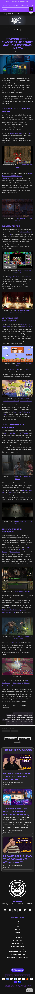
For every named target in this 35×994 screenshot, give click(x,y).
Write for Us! (17, 940)
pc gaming (30, 717)
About (17, 929)
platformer (6, 719)
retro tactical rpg (12, 721)
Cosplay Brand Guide (17, 954)
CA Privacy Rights (17, 946)
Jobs (17, 924)
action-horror (11, 715)
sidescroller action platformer (23, 724)
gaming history (28, 715)
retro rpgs (29, 719)
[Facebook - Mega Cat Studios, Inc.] (17, 30)
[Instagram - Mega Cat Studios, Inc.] (20, 30)
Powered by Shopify (25, 985)
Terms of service (26, 986)
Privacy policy (17, 986)
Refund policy (8, 986)
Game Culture (10, 27)
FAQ (17, 921)
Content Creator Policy (17, 952)
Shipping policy (17, 987)
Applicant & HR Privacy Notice (17, 957)
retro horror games (18, 719)
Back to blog (17, 742)
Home (3, 27)
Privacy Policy (17, 943)
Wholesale (17, 938)
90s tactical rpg (18, 713)
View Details (7, 784)
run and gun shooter (26, 721)
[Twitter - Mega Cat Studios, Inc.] (15, 30)
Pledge (17, 932)
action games (29, 713)
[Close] (32, 6)
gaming (20, 715)
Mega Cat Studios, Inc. (13, 985)
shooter (8, 724)
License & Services (17, 949)
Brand (17, 935)
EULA (17, 926)
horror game (21, 717)
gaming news (11, 717)
